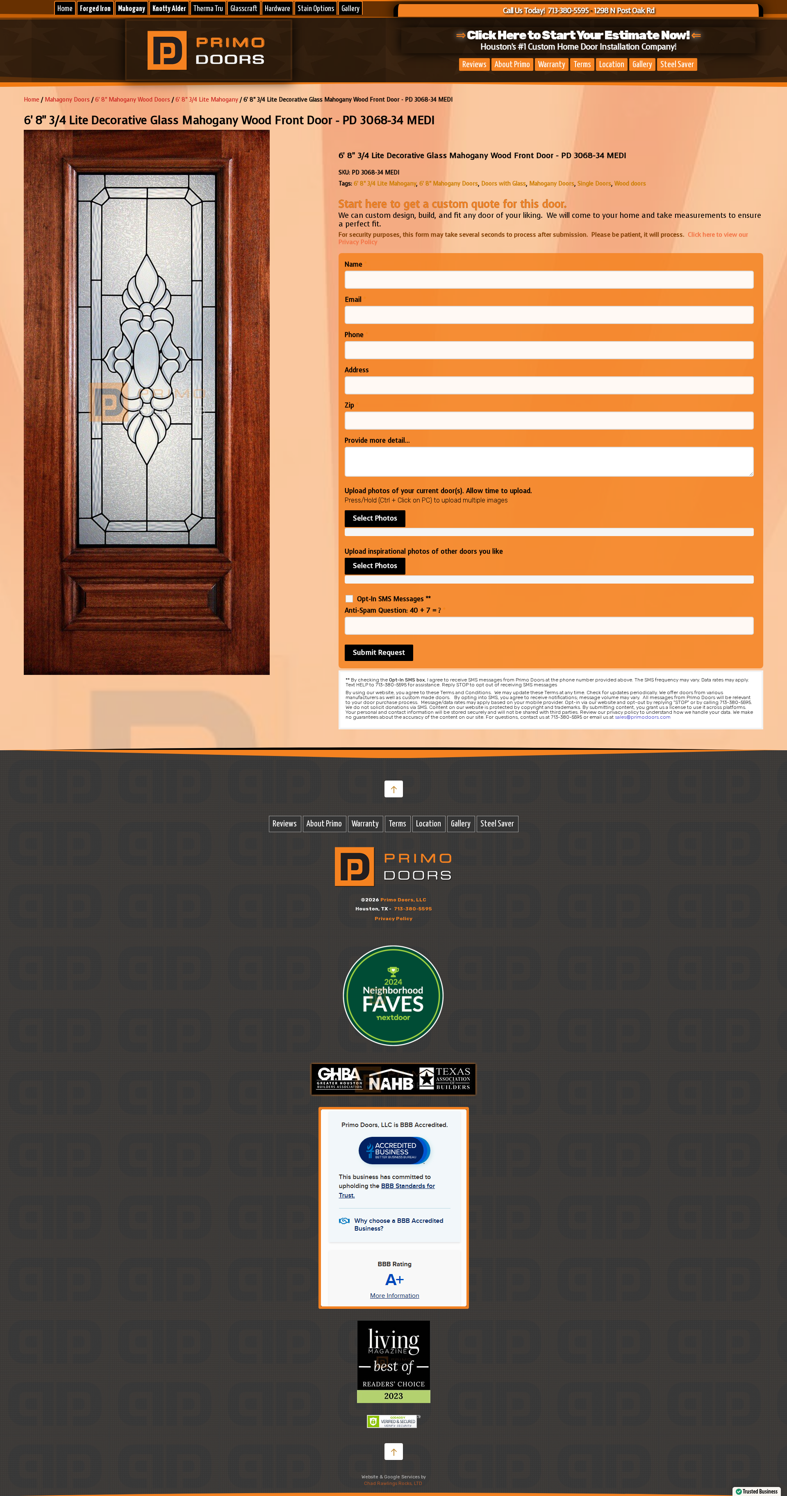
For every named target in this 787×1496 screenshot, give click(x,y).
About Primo (512, 64)
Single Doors (594, 184)
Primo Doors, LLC (403, 900)
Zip (352, 405)
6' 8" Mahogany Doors (448, 184)
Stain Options (316, 9)
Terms (582, 64)
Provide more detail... (377, 441)
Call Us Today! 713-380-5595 (546, 11)
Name (356, 264)
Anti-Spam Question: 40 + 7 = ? (395, 611)
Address (357, 370)
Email (355, 300)
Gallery (350, 9)
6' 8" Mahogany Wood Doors (132, 100)
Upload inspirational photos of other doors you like (424, 552)
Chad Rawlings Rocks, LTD (393, 1483)
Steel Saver (677, 64)
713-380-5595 (413, 909)
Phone (356, 335)
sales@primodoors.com (643, 717)
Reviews (474, 64)
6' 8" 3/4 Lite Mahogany (206, 100)
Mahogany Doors (551, 184)
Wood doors (630, 184)
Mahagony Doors (67, 100)
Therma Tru (208, 9)
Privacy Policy (393, 918)
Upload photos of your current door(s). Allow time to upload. (438, 491)
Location (611, 64)
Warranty (551, 64)
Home (65, 9)
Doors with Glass (503, 184)
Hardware (277, 9)
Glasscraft (243, 9)
